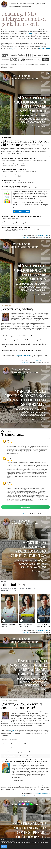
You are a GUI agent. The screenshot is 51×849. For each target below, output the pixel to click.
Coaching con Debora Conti (22, 355)
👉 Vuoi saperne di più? (17, 780)
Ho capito (4, 846)
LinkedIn (12, 48)
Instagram (41, 48)
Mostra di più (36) (25, 507)
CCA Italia (13, 711)
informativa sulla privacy (32, 844)
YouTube (4, 50)
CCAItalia (29, 33)
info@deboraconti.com (42, 235)
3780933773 (25, 237)
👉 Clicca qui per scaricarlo (21, 211)
